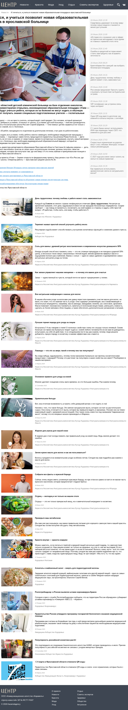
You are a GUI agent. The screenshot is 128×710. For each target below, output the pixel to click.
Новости (24, 4)
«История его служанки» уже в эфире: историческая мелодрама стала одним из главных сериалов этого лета (107, 39)
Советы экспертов (89, 4)
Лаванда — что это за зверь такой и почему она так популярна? (64, 351)
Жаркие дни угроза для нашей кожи (51, 431)
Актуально (81, 705)
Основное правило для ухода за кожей (53, 377)
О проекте (56, 691)
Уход (61, 4)
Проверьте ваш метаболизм (48, 518)
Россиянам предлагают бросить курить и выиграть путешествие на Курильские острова (107, 92)
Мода (51, 4)
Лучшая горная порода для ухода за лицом (55, 322)
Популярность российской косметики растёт (55, 640)
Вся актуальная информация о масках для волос (58, 294)
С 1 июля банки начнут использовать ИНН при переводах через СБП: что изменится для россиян (106, 130)
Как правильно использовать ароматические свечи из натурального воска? (107, 171)
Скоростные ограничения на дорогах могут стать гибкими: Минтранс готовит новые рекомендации (107, 144)
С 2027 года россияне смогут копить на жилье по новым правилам (107, 158)
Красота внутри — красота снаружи (51, 540)
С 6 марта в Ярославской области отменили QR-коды (60, 662)
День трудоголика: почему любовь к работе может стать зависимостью (106, 79)
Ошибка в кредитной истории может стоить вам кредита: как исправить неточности (106, 53)
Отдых (71, 4)
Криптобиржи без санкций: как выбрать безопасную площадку (107, 67)
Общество (81, 701)
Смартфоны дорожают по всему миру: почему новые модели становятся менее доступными (107, 25)
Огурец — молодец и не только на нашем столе (57, 496)
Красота (39, 4)
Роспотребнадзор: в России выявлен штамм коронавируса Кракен (65, 592)
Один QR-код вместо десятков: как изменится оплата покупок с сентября (106, 117)
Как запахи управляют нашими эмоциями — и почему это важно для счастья (70, 272)
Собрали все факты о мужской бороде (53, 474)
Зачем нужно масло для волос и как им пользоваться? (60, 452)
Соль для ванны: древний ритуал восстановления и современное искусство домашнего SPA (78, 246)
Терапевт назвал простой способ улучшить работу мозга (61, 224)
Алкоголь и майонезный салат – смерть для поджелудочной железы (67, 568)
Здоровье (108, 4)
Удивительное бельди (45, 398)
